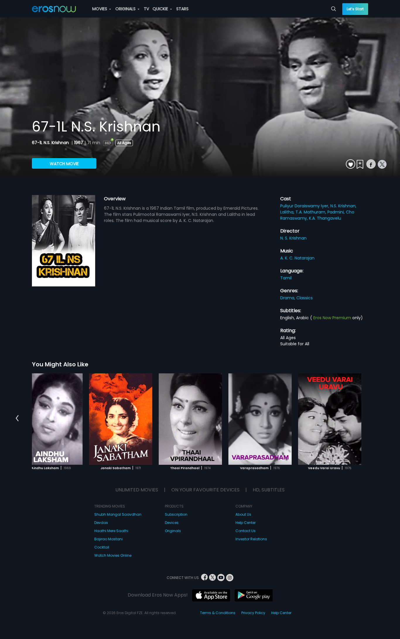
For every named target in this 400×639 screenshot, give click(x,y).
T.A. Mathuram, (311, 212)
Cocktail (101, 547)
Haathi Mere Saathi (111, 530)
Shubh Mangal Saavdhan (117, 514)
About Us (243, 514)
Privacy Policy (253, 612)
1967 (78, 143)
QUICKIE (161, 9)
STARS (182, 9)
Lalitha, (287, 212)
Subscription (176, 514)
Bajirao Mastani (108, 539)
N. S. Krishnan (293, 238)
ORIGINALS (126, 9)
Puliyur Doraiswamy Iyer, (305, 206)
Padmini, (336, 212)
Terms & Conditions (217, 612)
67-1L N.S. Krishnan (51, 143)
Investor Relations (251, 539)
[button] (17, 418)
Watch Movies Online (112, 555)
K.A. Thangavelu (325, 218)
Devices (172, 522)
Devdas (101, 522)
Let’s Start (355, 8)
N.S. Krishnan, (343, 206)
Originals (173, 530)
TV (146, 9)
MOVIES (100, 9)
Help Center (245, 522)
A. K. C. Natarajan (297, 258)
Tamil (286, 278)
